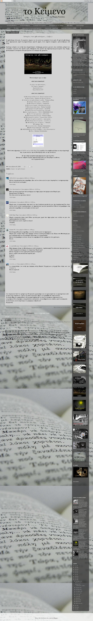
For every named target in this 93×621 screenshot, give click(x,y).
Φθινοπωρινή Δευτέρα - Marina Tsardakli (38, 107)
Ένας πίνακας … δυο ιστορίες (79, 207)
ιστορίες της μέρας (77, 241)
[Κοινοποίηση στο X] (30, 166)
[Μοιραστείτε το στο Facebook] (31, 166)
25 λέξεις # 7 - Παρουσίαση (81, 552)
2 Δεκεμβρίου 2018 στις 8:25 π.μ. (28, 215)
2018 (76, 579)
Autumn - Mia (39, 124)
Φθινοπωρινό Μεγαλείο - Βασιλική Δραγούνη (38, 97)
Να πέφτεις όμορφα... (38, 86)
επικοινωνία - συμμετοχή (51, 28)
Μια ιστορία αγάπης (77, 205)
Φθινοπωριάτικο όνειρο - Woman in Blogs (39, 115)
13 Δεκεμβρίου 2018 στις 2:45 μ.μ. (29, 246)
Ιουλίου (77, 594)
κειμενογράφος (80, 25)
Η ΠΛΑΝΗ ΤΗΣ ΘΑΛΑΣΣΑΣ (82, 519)
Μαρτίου (78, 601)
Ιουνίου (77, 596)
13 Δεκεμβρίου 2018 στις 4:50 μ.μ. (26, 264)
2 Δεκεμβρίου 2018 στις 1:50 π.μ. (26, 202)
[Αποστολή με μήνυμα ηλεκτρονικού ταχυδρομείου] (27, 166)
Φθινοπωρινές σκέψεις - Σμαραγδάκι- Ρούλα (39, 117)
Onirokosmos (12, 202)
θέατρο (74, 233)
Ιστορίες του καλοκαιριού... (81, 500)
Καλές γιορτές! (78, 582)
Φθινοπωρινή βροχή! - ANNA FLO (39, 127)
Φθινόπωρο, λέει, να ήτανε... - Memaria (39, 122)
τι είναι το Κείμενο (25, 25)
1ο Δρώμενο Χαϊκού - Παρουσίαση (83, 510)
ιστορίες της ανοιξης (77, 237)
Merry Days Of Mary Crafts (78, 82)
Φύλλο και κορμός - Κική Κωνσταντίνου (38, 105)
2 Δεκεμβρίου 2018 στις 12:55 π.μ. (30, 189)
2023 (76, 571)
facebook (75, 93)
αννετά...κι (12, 264)
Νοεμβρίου (78, 587)
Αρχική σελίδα (36, 307)
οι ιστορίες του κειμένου (39, 25)
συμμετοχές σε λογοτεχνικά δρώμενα (31, 28)
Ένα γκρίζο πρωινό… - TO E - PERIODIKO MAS (39, 112)
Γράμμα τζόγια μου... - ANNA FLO (39, 102)
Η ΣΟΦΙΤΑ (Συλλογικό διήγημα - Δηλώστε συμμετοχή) (83, 531)
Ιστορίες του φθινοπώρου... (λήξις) (80, 585)
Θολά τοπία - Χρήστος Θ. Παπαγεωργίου (39, 98)
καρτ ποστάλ (75, 249)
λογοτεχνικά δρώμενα (77, 255)
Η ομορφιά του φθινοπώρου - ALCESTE (38, 109)
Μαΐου (77, 598)
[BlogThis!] (28, 166)
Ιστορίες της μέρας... (83, 541)
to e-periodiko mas (14, 246)
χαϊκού (8, 28)
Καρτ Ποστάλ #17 (38, 90)
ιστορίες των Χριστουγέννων (79, 247)
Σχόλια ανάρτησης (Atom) (41, 313)
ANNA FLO (12, 178)
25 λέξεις (16, 28)
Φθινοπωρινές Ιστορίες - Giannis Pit (38, 103)
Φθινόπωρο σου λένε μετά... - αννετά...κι (39, 121)
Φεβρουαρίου (78, 603)
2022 (76, 572)
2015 (76, 609)
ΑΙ (80, 28)
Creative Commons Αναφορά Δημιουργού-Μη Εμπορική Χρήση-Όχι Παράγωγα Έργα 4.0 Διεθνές (38, 322)
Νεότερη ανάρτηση (12, 307)
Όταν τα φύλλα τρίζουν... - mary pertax (39, 119)
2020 (76, 576)
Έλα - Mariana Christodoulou (39, 131)
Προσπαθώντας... (38, 88)
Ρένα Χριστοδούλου (15, 189)
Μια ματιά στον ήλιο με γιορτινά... (80, 72)
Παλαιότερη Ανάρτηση (62, 307)
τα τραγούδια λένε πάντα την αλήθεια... (79, 75)
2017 (76, 605)
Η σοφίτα (75, 213)
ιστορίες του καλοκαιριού (78, 243)
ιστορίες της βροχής (77, 239)
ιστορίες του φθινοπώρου (17, 169)
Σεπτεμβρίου (78, 591)
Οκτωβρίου (78, 589)
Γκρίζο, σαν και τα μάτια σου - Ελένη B (39, 110)
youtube (74, 91)
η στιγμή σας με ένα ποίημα (56, 25)
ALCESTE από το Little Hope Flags (30, 150)
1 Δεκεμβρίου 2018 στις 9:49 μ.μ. (25, 178)
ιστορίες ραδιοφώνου (77, 235)
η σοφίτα (75, 229)
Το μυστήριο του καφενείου (78, 216)
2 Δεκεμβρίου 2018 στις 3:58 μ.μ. (25, 229)
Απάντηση (12, 184)
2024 (76, 569)
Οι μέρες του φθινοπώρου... (38, 84)
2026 (76, 565)
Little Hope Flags (14, 215)
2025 (76, 567)
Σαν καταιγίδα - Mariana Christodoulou (39, 126)
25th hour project (76, 202)
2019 (76, 578)
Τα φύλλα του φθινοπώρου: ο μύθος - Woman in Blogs (38, 100)
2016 (76, 607)
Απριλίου (78, 599)
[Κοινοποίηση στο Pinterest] (32, 166)
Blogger (56, 618)
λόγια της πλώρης (76, 253)
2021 (76, 574)
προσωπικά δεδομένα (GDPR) (68, 28)
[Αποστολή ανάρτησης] (24, 166)
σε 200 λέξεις (75, 257)
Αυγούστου (78, 593)
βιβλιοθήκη (70, 25)
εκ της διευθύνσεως (12, 25)
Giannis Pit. (12, 229)
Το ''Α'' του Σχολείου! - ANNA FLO (39, 114)
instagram (75, 89)
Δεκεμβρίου (78, 581)
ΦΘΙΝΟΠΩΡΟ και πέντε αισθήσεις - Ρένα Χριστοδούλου (39, 129)
